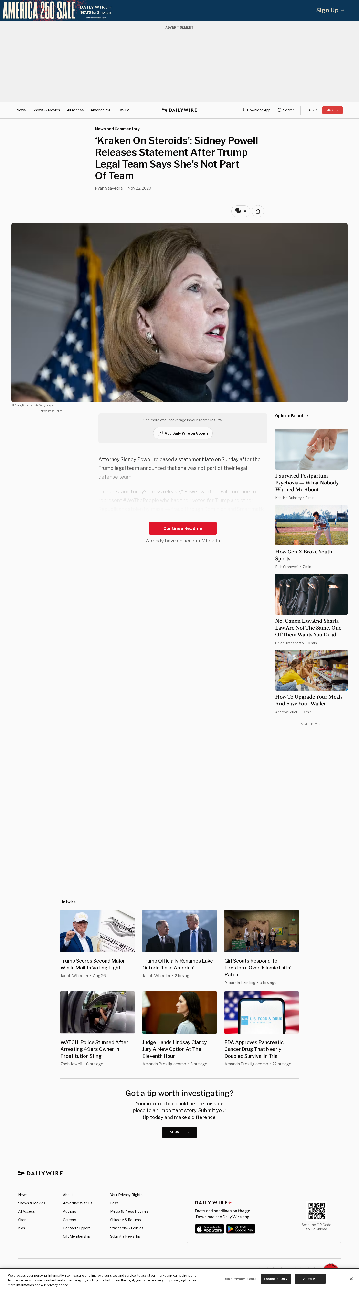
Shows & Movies (46, 110)
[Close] (351, 1278)
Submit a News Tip (125, 1236)
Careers (69, 1220)
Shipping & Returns (125, 1220)
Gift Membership (76, 1236)
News (21, 110)
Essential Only (276, 1278)
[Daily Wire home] (179, 110)
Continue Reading (182, 528)
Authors (69, 1211)
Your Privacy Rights (126, 1195)
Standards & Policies (127, 1228)
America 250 (101, 110)
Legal (114, 1203)
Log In (213, 541)
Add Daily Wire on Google (187, 433)
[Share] (258, 211)
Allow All (310, 1278)
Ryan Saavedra (109, 188)
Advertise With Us (78, 1203)
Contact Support (76, 1228)
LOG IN (312, 110)
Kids (21, 1228)
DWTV (123, 110)
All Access (75, 110)
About (68, 1195)
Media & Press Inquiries (129, 1211)
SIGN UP (332, 110)
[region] (179, 1279)
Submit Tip (180, 1132)
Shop (22, 1220)
